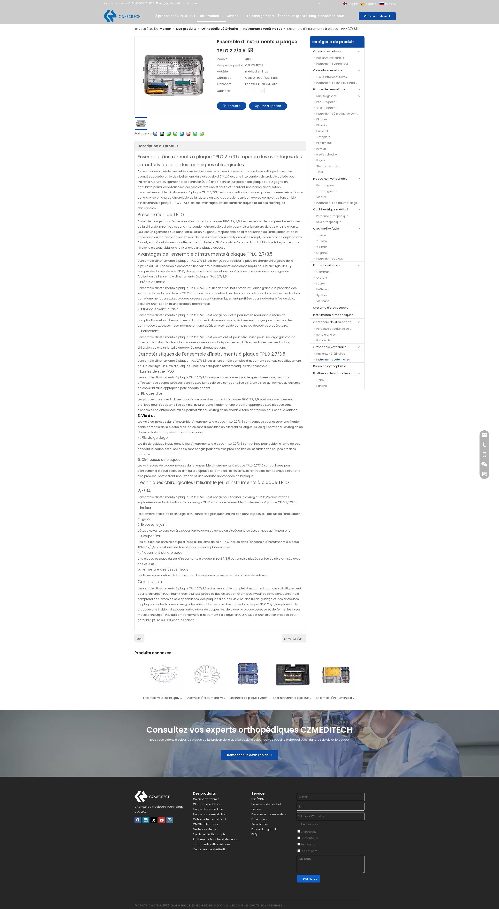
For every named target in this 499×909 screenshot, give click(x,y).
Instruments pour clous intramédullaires (340, 83)
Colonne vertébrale (327, 51)
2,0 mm (321, 241)
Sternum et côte (327, 166)
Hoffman (322, 289)
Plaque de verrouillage (329, 89)
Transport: (224, 84)
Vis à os (321, 197)
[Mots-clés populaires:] (319, 3)
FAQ (254, 834)
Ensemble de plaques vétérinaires (249, 698)
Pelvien (321, 149)
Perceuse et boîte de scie (333, 329)
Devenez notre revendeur (268, 814)
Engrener (322, 253)
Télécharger (259, 824)
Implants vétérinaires (330, 354)
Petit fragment (326, 102)
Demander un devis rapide (249, 755)
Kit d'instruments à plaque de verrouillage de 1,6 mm (292, 698)
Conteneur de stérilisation (332, 322)
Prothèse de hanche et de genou (215, 839)
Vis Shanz (322, 301)
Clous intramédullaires (331, 77)
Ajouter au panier (268, 106)
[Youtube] (161, 820)
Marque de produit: (230, 65)
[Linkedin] (145, 820)
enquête (233, 106)
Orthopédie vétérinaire (329, 347)
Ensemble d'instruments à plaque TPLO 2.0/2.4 (336, 698)
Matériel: (223, 71)
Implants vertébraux (330, 58)
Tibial (319, 172)
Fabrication (259, 819)
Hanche (321, 386)
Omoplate (323, 137)
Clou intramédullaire (327, 70)
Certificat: (224, 78)
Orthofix (321, 278)
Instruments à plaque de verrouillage (340, 114)
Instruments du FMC (330, 259)
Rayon (320, 160)
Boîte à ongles (326, 335)
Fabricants (307, 844)
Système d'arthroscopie (330, 308)
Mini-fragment (326, 96)
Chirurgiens (308, 832)
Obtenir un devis (376, 16)
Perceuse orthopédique (332, 216)
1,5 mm (321, 235)
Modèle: (222, 59)
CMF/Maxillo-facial (326, 228)
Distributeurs (309, 838)
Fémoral (321, 119)
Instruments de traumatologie (337, 203)
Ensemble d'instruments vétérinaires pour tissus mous (206, 698)
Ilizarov (321, 283)
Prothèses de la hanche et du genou (338, 373)
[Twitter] (153, 820)
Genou (321, 380)
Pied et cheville (326, 154)
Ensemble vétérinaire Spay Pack (163, 698)
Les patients (308, 851)
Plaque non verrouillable (330, 179)
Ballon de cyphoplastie (329, 366)
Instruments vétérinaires (333, 359)
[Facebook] (137, 820)
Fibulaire (321, 125)
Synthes (321, 295)
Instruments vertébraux (332, 64)
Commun (323, 272)
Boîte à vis (323, 340)
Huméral (322, 131)
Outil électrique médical (330, 209)
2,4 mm (321, 247)
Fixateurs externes (326, 265)
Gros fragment (326, 108)
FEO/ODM (258, 799)
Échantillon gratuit (263, 829)
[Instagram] (169, 820)
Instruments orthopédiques (333, 315)
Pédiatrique (324, 143)
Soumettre (310, 879)
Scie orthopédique (328, 222)
